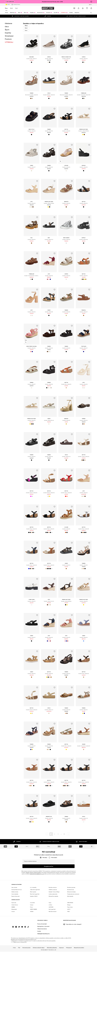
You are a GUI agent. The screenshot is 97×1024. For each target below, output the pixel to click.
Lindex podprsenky (53, 894)
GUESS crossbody (53, 889)
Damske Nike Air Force (17, 889)
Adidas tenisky (15, 891)
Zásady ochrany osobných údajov (33, 872)
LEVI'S (68, 909)
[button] (47, 834)
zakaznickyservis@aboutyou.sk (37, 873)
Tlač (19, 947)
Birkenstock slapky (71, 891)
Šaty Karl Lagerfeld (34, 894)
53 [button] (64, 834)
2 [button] (54, 834)
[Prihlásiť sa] (78, 8)
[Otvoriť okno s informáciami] (91, 2)
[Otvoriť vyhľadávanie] (90, 12)
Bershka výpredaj (71, 887)
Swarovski (14, 902)
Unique (31, 904)
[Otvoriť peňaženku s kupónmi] (74, 8)
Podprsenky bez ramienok (73, 894)
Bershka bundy (70, 889)
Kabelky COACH (33, 896)
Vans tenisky (14, 887)
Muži (11, 8)
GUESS (31, 911)
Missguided (14, 909)
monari (13, 911)
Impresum (61, 947)
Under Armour (15, 904)
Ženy (6, 8)
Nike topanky (33, 891)
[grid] (57, 431)
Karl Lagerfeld (52, 909)
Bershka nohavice (53, 887)
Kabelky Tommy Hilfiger (54, 891)
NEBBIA (13, 907)
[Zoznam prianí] (87, 8)
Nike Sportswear (52, 911)
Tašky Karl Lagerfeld (35, 889)
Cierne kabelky (15, 894)
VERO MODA (70, 902)
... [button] (61, 834)
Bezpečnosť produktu (79, 947)
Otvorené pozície (26, 947)
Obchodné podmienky (52, 947)
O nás (14, 947)
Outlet (8, 4)
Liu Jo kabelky (33, 887)
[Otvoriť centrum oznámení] (83, 8)
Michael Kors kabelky (53, 896)
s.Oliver (50, 904)
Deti (16, 8)
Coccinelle (32, 902)
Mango (68, 904)
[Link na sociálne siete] (13, 927)
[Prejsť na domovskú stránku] (20, 921)
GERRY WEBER (33, 909)
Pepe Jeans (70, 907)
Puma (31, 907)
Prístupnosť (69, 947)
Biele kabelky (70, 896)
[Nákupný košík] (91, 8)
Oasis (50, 902)
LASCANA (51, 907)
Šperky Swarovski (15, 896)
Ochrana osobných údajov (38, 947)
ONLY (68, 911)
